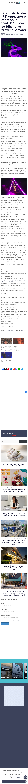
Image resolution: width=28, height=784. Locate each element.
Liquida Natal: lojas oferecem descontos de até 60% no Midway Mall (14, 567)
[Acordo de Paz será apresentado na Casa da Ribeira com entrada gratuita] (18, 341)
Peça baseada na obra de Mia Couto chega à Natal (6, 360)
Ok (14, 781)
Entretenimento (9, 34)
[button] (24, 3)
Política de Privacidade (18, 777)
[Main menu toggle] (3, 3)
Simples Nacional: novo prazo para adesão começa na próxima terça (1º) (14, 515)
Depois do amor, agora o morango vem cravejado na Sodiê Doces (14, 465)
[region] (14, 776)
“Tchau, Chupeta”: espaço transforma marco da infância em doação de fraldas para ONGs (14, 489)
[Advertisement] (14, 73)
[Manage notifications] (25, 781)
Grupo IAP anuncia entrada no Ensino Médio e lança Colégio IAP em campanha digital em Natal (14, 593)
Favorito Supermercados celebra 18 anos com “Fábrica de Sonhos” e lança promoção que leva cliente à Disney (14, 541)
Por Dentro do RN (9, 330)
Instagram (22, 330)
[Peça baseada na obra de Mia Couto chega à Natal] (6, 355)
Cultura (3, 34)
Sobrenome (4, 609)
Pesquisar (23, 441)
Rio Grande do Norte (18, 34)
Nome (2, 603)
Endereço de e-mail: (6, 615)
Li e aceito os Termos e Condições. (11, 620)
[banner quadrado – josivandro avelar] (14, 696)
